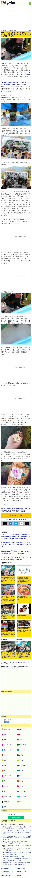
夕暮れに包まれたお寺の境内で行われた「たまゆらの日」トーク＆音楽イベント (8, 617)
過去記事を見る (16, 817)
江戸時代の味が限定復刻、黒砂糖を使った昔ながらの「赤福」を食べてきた (24, 630)
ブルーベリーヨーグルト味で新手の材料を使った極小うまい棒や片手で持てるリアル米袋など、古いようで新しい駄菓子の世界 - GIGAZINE (15, 536)
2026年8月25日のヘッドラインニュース (13, 856)
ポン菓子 (5, 63)
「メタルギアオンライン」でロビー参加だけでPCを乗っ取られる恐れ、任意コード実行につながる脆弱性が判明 (17, 832)
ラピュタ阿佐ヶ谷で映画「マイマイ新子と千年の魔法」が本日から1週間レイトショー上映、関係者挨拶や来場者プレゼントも (24, 580)
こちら (23, 824)
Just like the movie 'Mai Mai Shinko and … (12, 668)
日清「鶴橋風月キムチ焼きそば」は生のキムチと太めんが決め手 (24, 598)
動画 (20, 662)
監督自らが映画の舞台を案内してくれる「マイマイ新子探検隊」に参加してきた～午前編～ (8, 579)
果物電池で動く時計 (21, 615)
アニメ (3, 664)
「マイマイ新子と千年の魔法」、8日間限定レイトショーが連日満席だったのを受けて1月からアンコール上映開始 (8, 599)
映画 (7, 664)
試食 (24, 662)
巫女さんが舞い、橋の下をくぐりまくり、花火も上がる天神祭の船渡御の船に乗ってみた (8, 633)
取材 (30, 30)
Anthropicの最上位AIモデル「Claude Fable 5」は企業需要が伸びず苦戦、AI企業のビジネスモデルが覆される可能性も (17, 837)
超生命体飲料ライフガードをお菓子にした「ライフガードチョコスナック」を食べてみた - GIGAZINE (16, 545)
